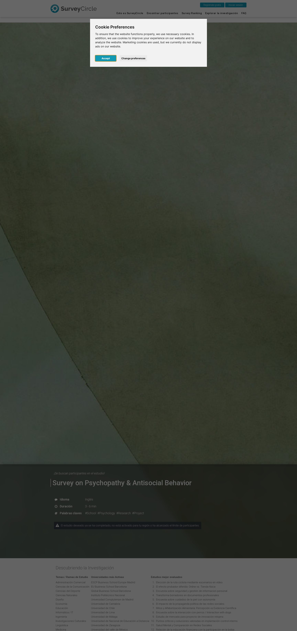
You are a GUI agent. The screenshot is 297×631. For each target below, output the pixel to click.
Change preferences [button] (133, 58)
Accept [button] (105, 58)
